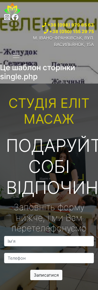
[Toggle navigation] (16, 55)
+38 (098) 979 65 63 (70, 25)
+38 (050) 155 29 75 (71, 31)
